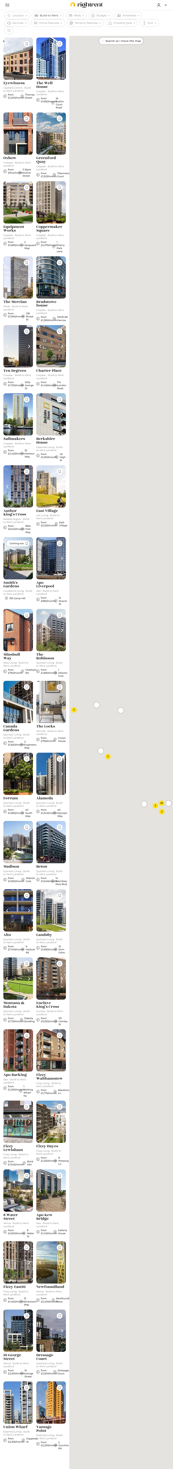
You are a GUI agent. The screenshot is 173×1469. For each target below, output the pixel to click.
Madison (11, 866)
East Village (47, 511)
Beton (41, 866)
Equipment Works (13, 228)
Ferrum (10, 798)
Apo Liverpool (45, 584)
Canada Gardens (11, 728)
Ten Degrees (14, 371)
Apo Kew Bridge (44, 1217)
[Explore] (7, 5)
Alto (7, 935)
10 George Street (12, 1357)
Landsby (44, 935)
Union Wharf (15, 1427)
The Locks (45, 726)
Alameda (44, 798)
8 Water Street (10, 1217)
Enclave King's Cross (47, 1005)
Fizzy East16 (14, 1287)
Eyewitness (14, 83)
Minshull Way (11, 656)
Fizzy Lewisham (13, 1148)
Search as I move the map (123, 40)
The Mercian (15, 302)
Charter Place (49, 371)
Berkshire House (45, 440)
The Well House (44, 85)
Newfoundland (50, 1287)
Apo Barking (15, 1075)
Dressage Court (44, 1357)
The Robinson (45, 656)
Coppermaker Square (49, 228)
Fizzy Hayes (47, 1146)
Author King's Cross (14, 513)
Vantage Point (44, 1429)
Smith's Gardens (11, 584)
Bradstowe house (46, 304)
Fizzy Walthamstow (49, 1077)
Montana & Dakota (13, 1005)
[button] (166, 5)
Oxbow (9, 158)
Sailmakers (14, 439)
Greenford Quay (46, 160)
